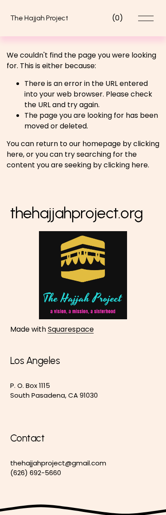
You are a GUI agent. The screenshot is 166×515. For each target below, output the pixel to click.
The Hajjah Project (39, 18)
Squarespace (71, 329)
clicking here (126, 165)
